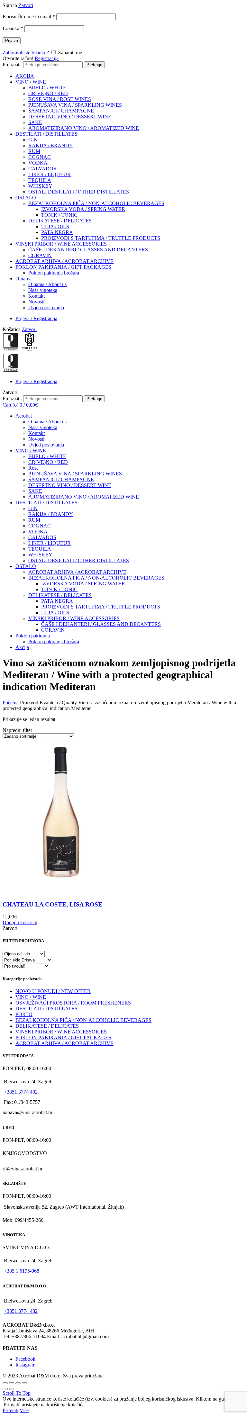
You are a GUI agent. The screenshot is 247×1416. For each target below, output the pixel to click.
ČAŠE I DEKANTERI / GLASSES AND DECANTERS (88, 249)
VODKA (38, 163)
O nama (23, 278)
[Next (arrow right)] (11, 1389)
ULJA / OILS (55, 226)
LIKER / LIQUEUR (49, 174)
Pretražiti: (12, 64)
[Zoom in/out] (24, 1383)
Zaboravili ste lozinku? (26, 52)
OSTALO (25, 197)
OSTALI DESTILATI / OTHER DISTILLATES (78, 191)
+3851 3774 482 (21, 1092)
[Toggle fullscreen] (18, 1383)
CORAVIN (40, 255)
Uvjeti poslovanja (46, 307)
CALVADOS (42, 168)
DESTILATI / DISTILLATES (46, 134)
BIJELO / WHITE (47, 87)
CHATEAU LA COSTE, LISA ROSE (52, 904)
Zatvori (25, 5)
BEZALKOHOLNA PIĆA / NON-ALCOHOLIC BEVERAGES (96, 203)
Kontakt (36, 296)
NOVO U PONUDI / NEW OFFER (53, 991)
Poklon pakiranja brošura (53, 272)
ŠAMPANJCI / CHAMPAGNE (61, 110)
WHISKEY (40, 186)
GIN (33, 139)
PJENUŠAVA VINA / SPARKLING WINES (75, 105)
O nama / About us (47, 284)
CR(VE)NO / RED (48, 93)
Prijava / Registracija (36, 318)
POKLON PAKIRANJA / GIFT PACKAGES (63, 267)
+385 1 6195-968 (21, 1271)
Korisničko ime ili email (29, 16)
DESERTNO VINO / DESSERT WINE (69, 116)
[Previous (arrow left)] (5, 1389)
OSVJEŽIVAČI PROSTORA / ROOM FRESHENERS (73, 1003)
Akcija (22, 647)
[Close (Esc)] (5, 1383)
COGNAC (39, 157)
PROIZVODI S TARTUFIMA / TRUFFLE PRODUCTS (100, 238)
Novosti (36, 301)
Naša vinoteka (42, 290)
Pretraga (94, 64)
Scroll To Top (17, 1393)
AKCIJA (24, 76)
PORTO (23, 1014)
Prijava (11, 40)
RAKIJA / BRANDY (50, 145)
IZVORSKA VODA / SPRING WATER (83, 209)
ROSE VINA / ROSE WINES (59, 99)
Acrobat (23, 416)
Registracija (47, 58)
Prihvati (10, 1410)
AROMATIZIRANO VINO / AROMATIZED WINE (83, 128)
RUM (34, 151)
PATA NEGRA (57, 232)
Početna (11, 702)
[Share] (11, 1383)
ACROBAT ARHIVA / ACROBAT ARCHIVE (64, 261)
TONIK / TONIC (59, 215)
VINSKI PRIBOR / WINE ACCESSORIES (61, 244)
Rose (33, 468)
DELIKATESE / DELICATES (60, 220)
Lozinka (13, 28)
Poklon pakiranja (32, 635)
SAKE (35, 122)
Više (24, 1410)
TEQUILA (39, 180)
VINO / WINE (30, 82)
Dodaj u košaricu (20, 922)
